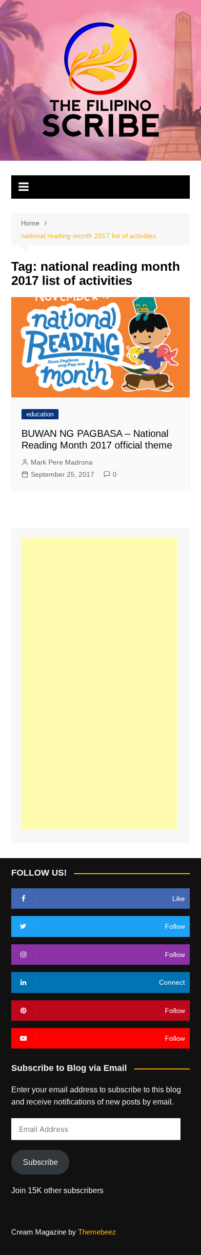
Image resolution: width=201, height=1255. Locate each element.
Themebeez (97, 1232)
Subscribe (40, 1162)
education (40, 414)
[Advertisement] (99, 684)
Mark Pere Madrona (62, 462)
